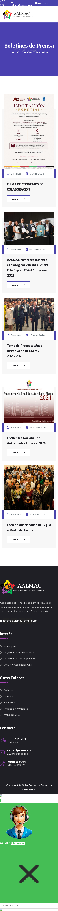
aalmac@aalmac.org (21, 5)
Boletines (16, 173)
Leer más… (17, 199)
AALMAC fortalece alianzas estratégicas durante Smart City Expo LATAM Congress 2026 (27, 268)
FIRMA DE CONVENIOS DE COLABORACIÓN (25, 187)
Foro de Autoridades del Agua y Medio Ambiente (29, 527)
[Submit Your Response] (29, 910)
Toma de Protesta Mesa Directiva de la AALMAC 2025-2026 (24, 351)
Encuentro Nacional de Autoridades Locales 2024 (26, 440)
